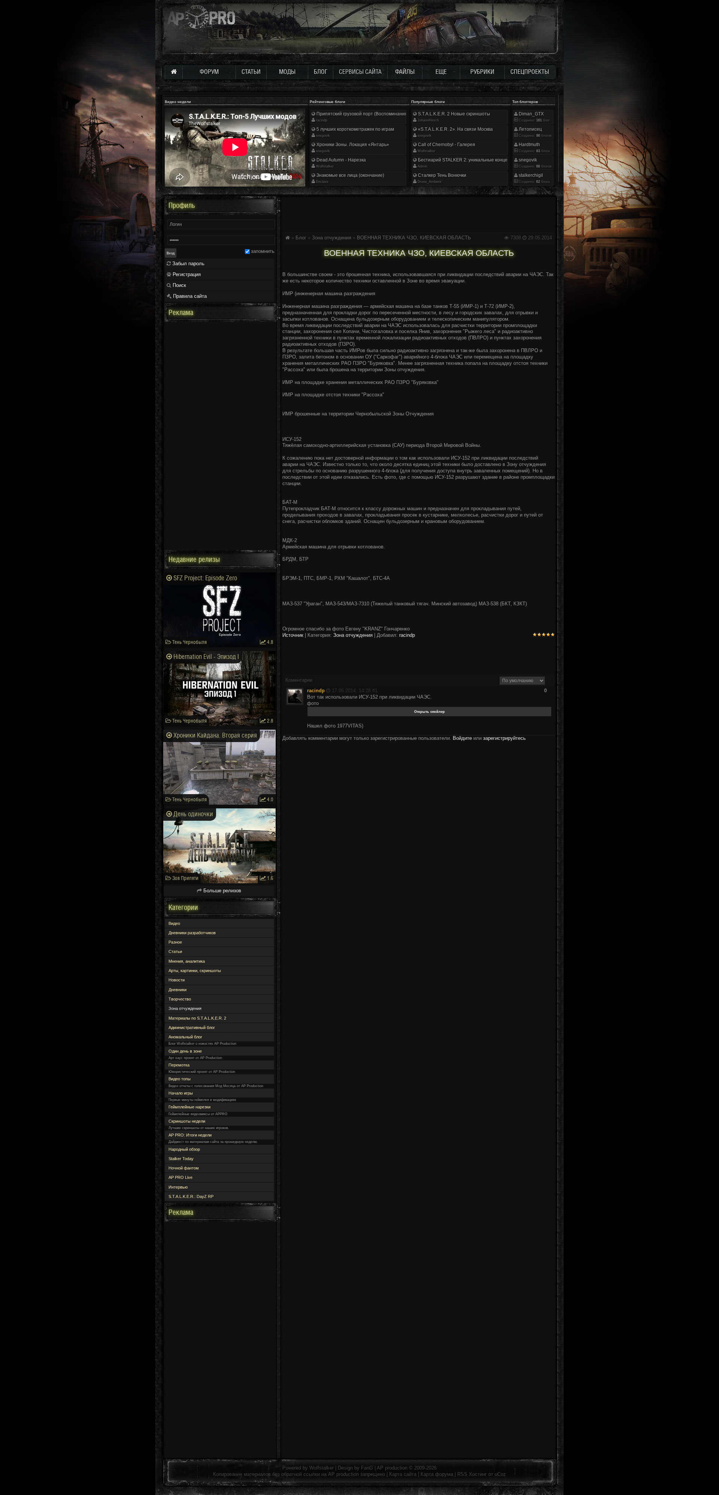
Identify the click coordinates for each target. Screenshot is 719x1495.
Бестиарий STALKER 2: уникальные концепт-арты (471, 160)
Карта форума (437, 1474)
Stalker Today (181, 1158)
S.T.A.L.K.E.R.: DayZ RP (191, 1196)
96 (537, 135)
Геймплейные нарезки (189, 1107)
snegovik (323, 135)
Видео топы (180, 1079)
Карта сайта (402, 1474)
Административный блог (192, 1027)
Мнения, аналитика (187, 961)
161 (538, 120)
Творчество (180, 999)
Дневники (177, 989)
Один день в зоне (185, 1051)
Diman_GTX (531, 113)
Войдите (462, 738)
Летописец (530, 129)
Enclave (322, 182)
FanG (367, 1468)
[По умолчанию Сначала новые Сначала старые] (522, 680)
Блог (300, 237)
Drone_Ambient (430, 182)
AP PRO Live (180, 1177)
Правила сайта (189, 296)
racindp (321, 120)
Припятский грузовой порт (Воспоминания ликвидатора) (376, 113)
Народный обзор (184, 1149)
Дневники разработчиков (192, 932)
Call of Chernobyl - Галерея (446, 144)
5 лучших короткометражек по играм (354, 129)
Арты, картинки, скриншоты (195, 970)
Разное (175, 942)
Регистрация (186, 274)
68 (537, 166)
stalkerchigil (530, 175)
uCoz (500, 1474)
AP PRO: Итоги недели (190, 1135)
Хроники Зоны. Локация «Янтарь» (352, 144)
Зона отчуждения (331, 237)
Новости (177, 980)
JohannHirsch (428, 120)
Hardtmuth (529, 144)
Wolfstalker (325, 166)
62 (537, 182)
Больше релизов (221, 890)
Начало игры (181, 1093)
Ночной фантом (184, 1168)
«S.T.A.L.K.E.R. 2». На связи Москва (455, 129)
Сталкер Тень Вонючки (441, 175)
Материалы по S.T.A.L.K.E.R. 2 (197, 1018)
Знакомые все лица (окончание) (349, 175)
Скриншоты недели (187, 1121)
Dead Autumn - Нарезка (340, 160)
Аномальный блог (185, 1037)
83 (537, 151)
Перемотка (179, 1065)
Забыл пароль (187, 263)
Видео (174, 923)
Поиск (178, 285)
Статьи (175, 951)
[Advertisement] (418, 213)
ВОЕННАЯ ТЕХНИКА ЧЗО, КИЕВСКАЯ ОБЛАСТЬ (414, 237)
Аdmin (422, 166)
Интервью (178, 1187)
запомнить (262, 251)
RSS (462, 1474)
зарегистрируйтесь (504, 738)
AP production (392, 1468)
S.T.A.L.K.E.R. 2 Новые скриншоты (453, 113)
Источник (292, 635)
